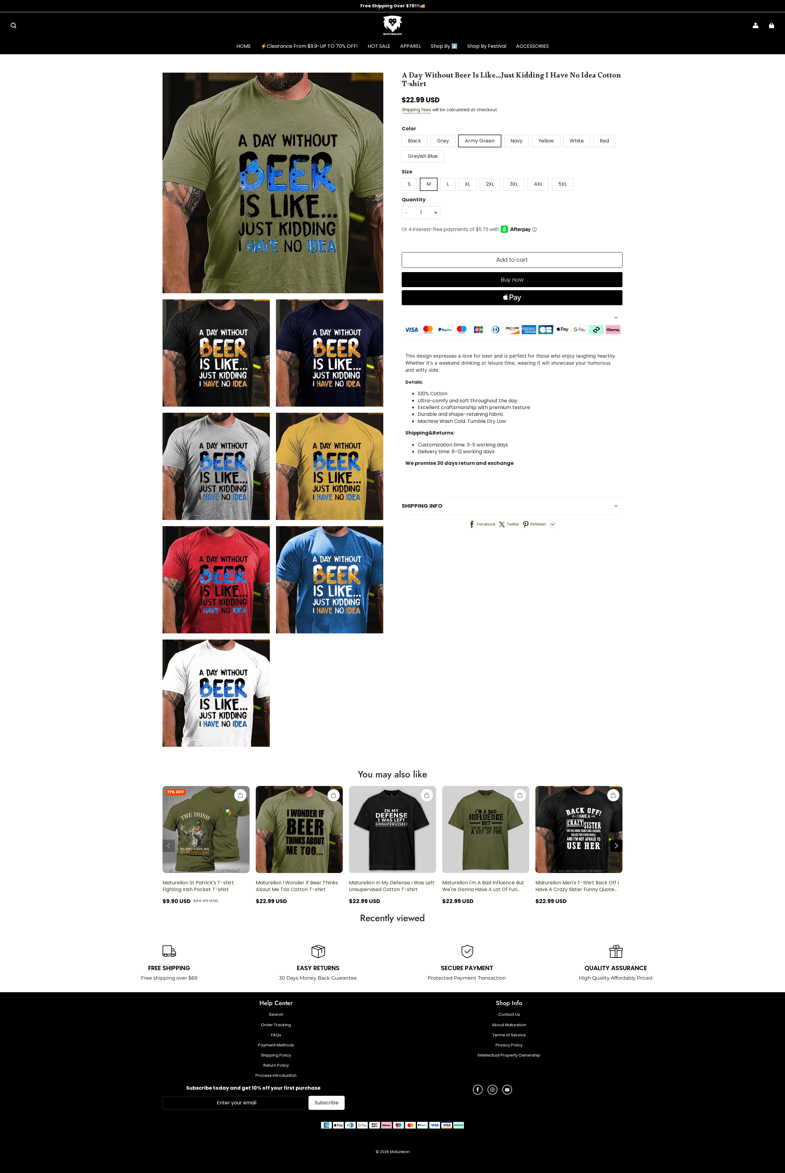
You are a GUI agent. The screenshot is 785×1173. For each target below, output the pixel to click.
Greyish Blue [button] (423, 156)
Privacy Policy (509, 1045)
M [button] (429, 184)
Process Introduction (276, 1075)
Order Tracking (276, 1025)
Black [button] (414, 140)
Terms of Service (509, 1035)
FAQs (276, 1035)
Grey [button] (443, 140)
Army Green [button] (480, 140)
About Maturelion (509, 1025)
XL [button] (467, 184)
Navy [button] (517, 140)
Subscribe (327, 1102)
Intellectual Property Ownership (509, 1055)
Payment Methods (276, 1045)
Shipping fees (416, 110)
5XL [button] (562, 184)
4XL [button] (538, 184)
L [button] (448, 184)
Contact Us (509, 1014)
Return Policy (276, 1065)
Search (276, 1014)
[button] (13, 25)
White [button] (577, 140)
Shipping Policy (276, 1055)
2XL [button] (490, 184)
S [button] (409, 184)
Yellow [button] (546, 140)
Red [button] (604, 140)
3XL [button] (514, 184)
